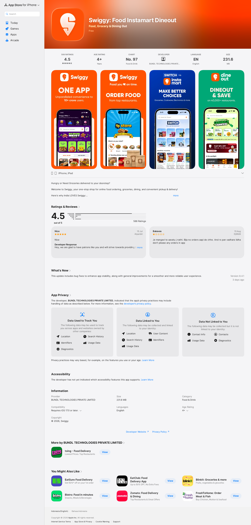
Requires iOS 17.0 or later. (64, 410)
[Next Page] (247, 119)
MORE (140, 247)
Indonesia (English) (59, 511)
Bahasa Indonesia (79, 511)
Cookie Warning (102, 522)
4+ (183, 410)
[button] (22, 22)
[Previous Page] (47, 119)
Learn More (148, 360)
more (176, 195)
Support (116, 522)
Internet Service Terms (61, 522)
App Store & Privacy (83, 522)
